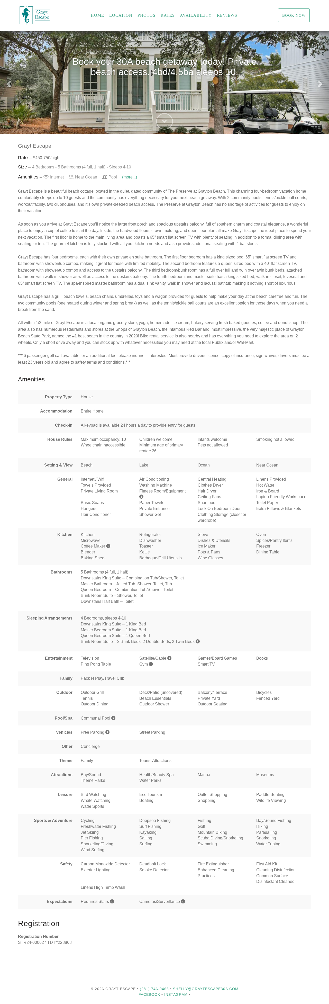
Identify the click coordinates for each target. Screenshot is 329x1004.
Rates (168, 15)
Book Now (294, 15)
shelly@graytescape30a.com (206, 989)
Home (97, 15)
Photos (147, 15)
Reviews (227, 15)
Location (120, 15)
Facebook (149, 994)
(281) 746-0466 (154, 989)
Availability (196, 15)
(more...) (129, 177)
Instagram (176, 994)
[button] (8, 82)
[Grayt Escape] (67, 15)
